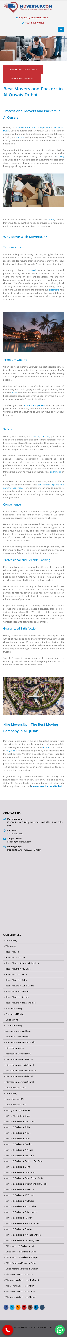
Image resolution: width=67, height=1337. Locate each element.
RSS (18, 1307)
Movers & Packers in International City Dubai (26, 1183)
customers (54, 289)
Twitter (12, 1307)
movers (47, 747)
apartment (55, 471)
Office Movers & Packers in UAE (20, 1246)
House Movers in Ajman (16, 974)
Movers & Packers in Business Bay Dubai (24, 1161)
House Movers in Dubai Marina (20, 985)
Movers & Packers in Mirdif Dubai (21, 1206)
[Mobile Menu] (61, 29)
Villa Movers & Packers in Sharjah (21, 1297)
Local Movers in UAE (15, 1099)
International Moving (15, 1048)
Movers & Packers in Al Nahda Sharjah (23, 1234)
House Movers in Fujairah (17, 991)
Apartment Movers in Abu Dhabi (20, 1042)
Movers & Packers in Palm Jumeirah (22, 1212)
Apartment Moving (14, 1008)
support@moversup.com (33, 17)
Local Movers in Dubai (16, 1087)
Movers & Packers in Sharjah (19, 1229)
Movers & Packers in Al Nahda (19, 1150)
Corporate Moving (14, 1025)
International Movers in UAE (18, 1053)
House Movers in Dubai (16, 980)
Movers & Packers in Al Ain (18, 1127)
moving (20, 137)
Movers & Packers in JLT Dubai (20, 1195)
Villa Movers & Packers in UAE (19, 1274)
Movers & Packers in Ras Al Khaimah (22, 1223)
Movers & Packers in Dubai (18, 1138)
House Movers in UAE (15, 957)
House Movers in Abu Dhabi (18, 968)
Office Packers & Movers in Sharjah (22, 1268)
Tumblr (42, 1307)
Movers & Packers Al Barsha (19, 1144)
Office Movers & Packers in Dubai (21, 1251)
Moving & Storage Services (18, 1110)
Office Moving (12, 1019)
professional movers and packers (33, 127)
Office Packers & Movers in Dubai (21, 1263)
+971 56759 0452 (34, 22)
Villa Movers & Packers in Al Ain (20, 1285)
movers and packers (35, 405)
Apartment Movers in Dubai (18, 1031)
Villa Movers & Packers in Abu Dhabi (22, 1280)
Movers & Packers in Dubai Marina (21, 1172)
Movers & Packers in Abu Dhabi (20, 1121)
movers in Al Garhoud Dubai (46, 786)
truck (14, 392)
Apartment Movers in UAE (17, 1036)
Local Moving (11, 940)
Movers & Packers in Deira (18, 1166)
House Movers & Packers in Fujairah (22, 963)
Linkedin (36, 1307)
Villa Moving (11, 946)
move (51, 219)
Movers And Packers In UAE (18, 1115)
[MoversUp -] (27, 9)
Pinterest (24, 1307)
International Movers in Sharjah (20, 1065)
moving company (41, 436)
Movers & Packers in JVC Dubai (20, 1201)
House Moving (12, 951)
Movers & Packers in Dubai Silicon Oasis (24, 1178)
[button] (60, 1330)
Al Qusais (10, 750)
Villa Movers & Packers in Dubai (20, 1291)
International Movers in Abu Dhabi (21, 1070)
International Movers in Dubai (19, 1059)
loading (60, 156)
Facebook (6, 1307)
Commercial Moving (15, 1014)
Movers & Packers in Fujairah (19, 1217)
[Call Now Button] (7, 1330)
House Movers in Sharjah (17, 997)
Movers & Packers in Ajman (18, 1133)
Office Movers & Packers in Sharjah (22, 1257)
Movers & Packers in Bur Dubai (20, 1155)
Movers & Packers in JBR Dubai (20, 1189)
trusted (32, 270)
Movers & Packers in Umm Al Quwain (22, 1240)
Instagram (30, 1307)
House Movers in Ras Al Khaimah (21, 1002)
